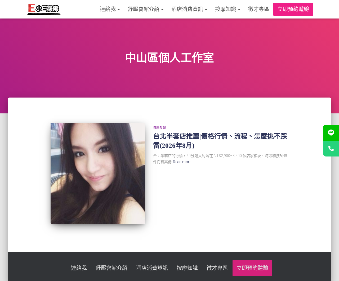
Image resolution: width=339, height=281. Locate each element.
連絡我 (108, 9)
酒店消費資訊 (187, 9)
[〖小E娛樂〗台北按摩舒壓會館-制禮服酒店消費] (43, 9)
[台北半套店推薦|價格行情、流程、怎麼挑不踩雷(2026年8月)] (98, 173)
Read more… (183, 162)
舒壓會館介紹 (144, 9)
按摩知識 (226, 9)
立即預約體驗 (293, 9)
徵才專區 (258, 9)
